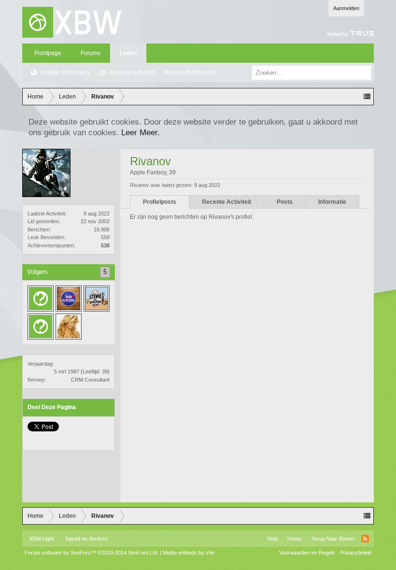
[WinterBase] (69, 298)
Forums (90, 53)
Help (272, 539)
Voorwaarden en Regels (307, 553)
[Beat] (41, 327)
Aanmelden (346, 8)
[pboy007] (69, 327)
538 (105, 245)
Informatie (332, 202)
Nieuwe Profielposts (190, 72)
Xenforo (98, 539)
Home (294, 539)
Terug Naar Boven (332, 539)
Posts (285, 202)
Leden (128, 53)
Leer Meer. (140, 132)
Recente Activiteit (131, 72)
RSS (365, 538)
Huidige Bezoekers (65, 72)
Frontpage (47, 53)
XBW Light (41, 539)
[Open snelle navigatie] (367, 96)
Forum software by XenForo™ (91, 553)
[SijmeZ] (97, 298)
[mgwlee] (41, 298)
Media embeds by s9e (188, 553)
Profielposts (159, 202)
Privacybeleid (355, 553)
